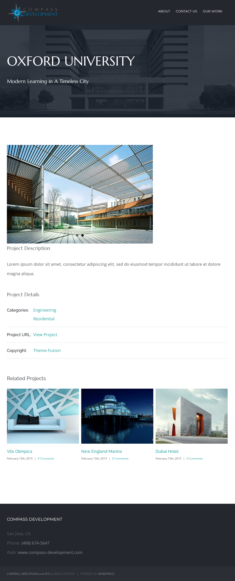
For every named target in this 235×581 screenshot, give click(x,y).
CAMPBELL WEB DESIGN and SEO (28, 574)
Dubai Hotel (92, 451)
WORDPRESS (106, 574)
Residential (44, 318)
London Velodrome (174, 451)
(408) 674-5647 (35, 543)
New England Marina (27, 451)
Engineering (44, 310)
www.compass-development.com (50, 552)
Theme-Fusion (47, 350)
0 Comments (46, 458)
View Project (45, 334)
